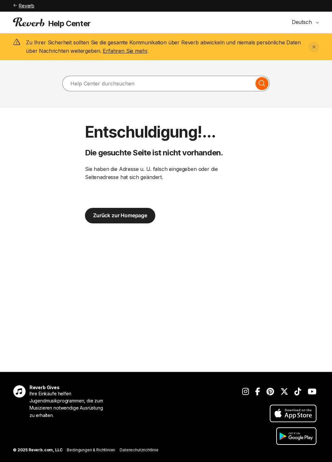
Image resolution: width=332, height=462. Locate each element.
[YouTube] (312, 391)
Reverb (26, 5)
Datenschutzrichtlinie (139, 449)
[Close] (314, 47)
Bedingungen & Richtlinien (91, 449)
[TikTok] (298, 391)
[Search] (261, 83)
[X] (284, 391)
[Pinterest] (270, 391)
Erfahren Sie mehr (125, 51)
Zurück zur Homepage (120, 215)
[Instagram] (246, 391)
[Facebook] (258, 391)
